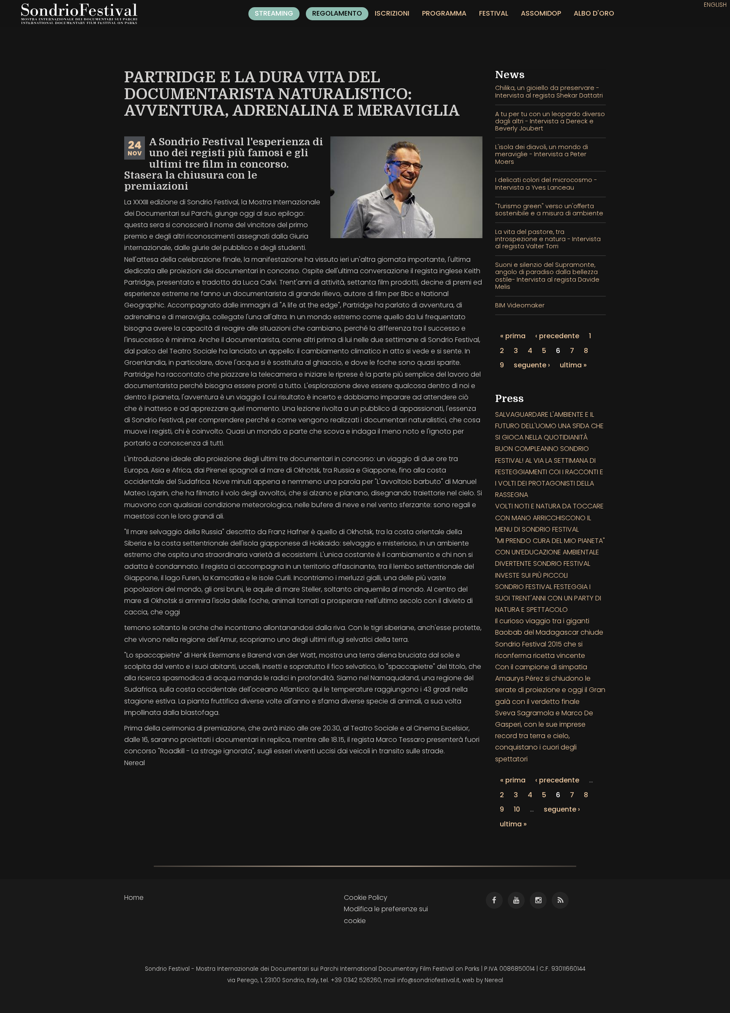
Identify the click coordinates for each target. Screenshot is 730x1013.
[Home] (82, 13)
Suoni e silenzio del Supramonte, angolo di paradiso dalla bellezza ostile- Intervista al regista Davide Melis (547, 276)
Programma (444, 13)
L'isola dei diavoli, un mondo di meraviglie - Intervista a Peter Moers (541, 154)
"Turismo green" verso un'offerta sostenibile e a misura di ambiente (549, 209)
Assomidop (541, 13)
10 (517, 809)
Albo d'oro (594, 13)
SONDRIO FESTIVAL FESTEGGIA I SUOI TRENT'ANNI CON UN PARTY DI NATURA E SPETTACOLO (548, 598)
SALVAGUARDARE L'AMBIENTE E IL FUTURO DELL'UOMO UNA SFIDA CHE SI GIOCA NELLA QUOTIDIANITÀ (549, 426)
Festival (493, 13)
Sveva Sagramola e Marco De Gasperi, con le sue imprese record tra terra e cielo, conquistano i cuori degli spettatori (544, 736)
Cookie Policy (365, 897)
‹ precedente (557, 336)
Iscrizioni (392, 13)
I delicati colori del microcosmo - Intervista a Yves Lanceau (546, 183)
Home (134, 897)
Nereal (494, 980)
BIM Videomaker (520, 305)
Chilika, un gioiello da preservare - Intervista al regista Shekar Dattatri (549, 91)
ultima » (573, 365)
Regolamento (337, 13)
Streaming (274, 13)
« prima (513, 336)
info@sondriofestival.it (428, 980)
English (715, 4)
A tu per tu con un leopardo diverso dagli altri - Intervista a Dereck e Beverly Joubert (550, 121)
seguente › (532, 365)
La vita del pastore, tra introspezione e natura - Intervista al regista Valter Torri (548, 239)
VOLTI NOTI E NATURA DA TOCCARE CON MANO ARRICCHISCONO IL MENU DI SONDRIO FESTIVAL (549, 517)
